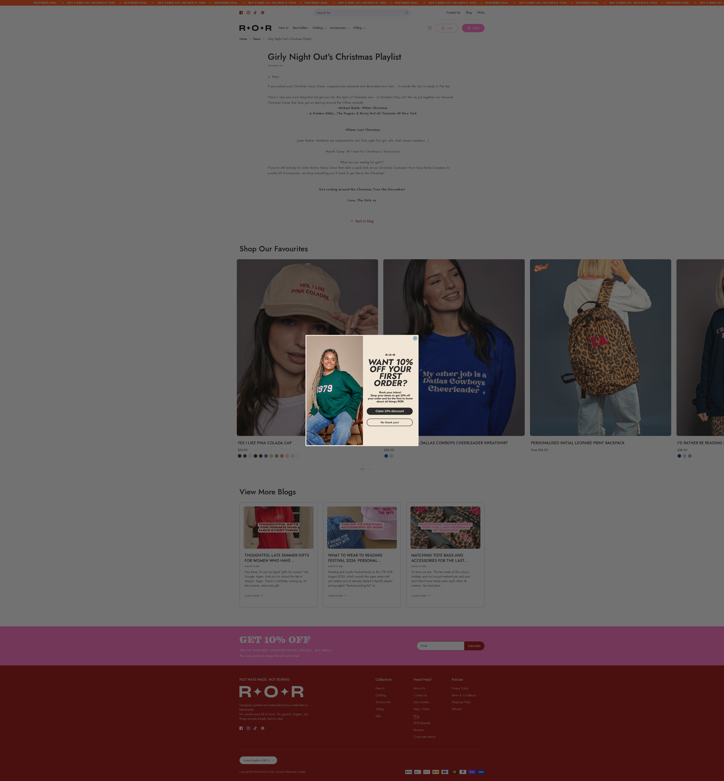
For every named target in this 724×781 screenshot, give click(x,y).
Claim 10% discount (390, 411)
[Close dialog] (415, 338)
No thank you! (390, 422)
